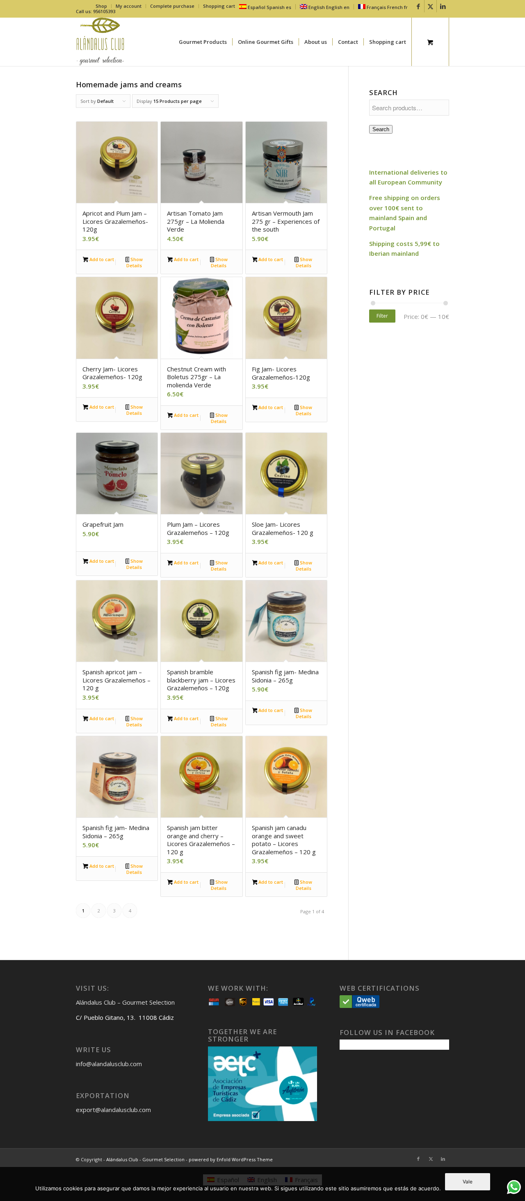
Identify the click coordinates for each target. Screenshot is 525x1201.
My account (129, 6)
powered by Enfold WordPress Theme (231, 1159)
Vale (467, 1181)
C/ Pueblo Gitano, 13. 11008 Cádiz (125, 1017)
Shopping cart (219, 6)
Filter (382, 315)
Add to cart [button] (101, 259)
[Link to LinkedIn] (443, 6)
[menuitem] (101, 6)
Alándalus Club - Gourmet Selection (145, 1159)
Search (380, 129)
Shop (101, 6)
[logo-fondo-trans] (100, 42)
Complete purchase (172, 6)
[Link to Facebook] (418, 6)
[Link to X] (430, 6)
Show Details (134, 262)
